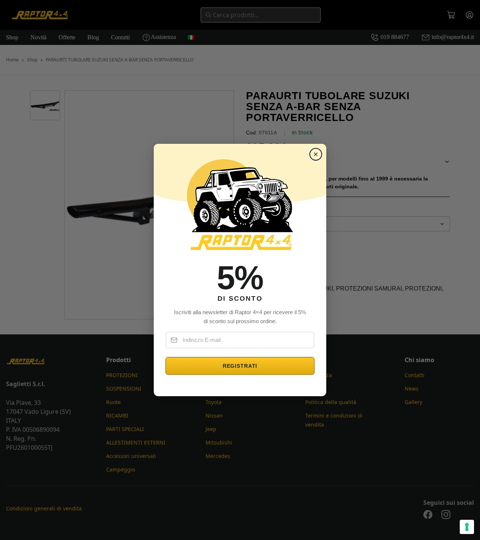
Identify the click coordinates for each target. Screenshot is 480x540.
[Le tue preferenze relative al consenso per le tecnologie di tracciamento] (467, 527)
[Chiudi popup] (316, 154)
